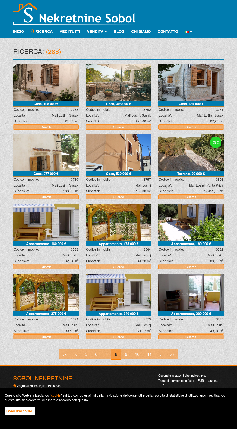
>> (172, 354)
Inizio (18, 31)
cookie (56, 395)
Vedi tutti (70, 31)
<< (64, 354)
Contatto (168, 31)
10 (137, 354)
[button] (188, 31)
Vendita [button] (95, 31)
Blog (119, 31)
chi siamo (141, 31)
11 (149, 354)
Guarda (46, 127)
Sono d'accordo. (19, 410)
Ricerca (43, 31)
